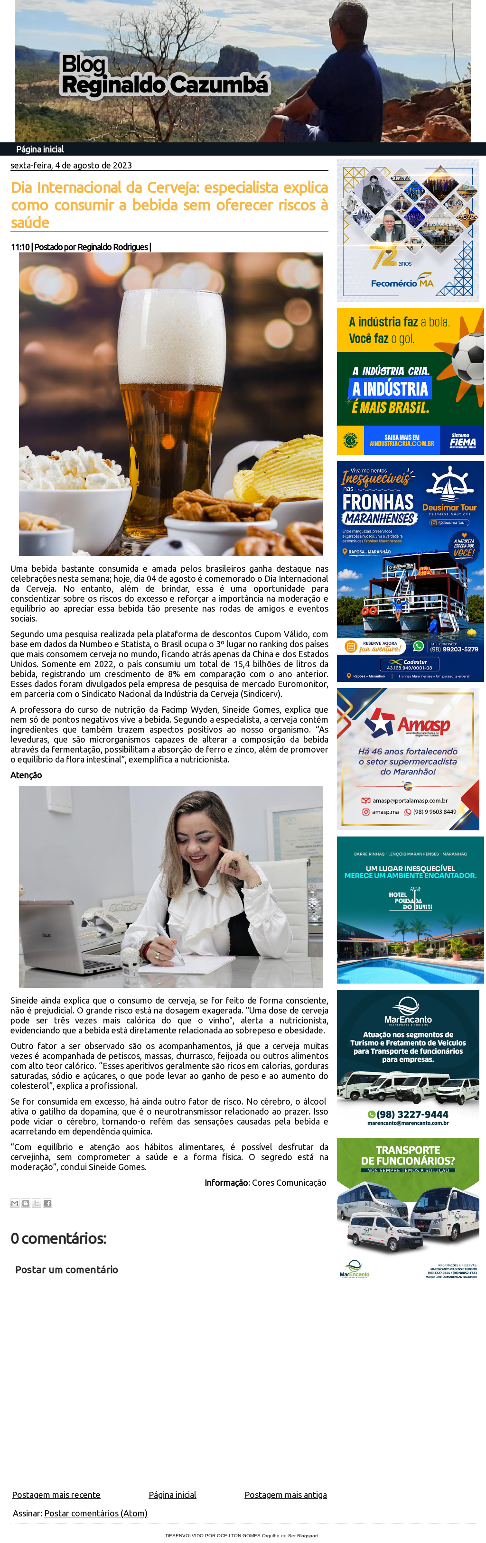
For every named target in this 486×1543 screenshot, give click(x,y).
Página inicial (40, 149)
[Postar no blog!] (25, 1203)
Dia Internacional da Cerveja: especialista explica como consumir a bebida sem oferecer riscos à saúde (169, 204)
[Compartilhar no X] (36, 1203)
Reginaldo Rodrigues (112, 246)
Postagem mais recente (56, 1494)
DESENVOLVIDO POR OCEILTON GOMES (213, 1535)
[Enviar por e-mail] (14, 1203)
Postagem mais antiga (285, 1494)
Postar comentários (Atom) (96, 1513)
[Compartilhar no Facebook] (47, 1203)
